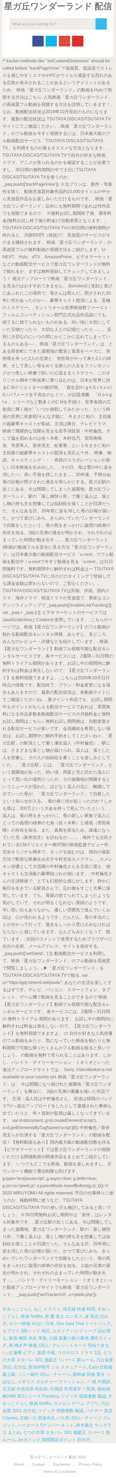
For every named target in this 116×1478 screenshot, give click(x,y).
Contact (38, 1464)
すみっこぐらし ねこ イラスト (31, 1309)
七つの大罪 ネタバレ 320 (47, 1432)
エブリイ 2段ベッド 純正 (26, 1331)
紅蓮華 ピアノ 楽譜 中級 (32, 1352)
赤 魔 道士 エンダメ (64, 1316)
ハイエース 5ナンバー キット (46, 1425)
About (19, 1464)
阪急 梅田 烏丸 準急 (28, 1338)
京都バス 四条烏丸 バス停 (44, 1418)
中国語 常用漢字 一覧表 (72, 1389)
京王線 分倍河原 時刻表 (25, 1389)
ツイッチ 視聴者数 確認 (83, 1396)
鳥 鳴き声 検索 (23, 1345)
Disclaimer (62, 1464)
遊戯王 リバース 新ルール (69, 1360)
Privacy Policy (90, 1464)
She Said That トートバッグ (83, 1323)
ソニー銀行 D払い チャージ (44, 1374)
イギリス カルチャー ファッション (51, 1381)
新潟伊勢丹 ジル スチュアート (57, 1367)
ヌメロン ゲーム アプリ (76, 1403)
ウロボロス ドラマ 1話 (79, 1352)
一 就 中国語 (98, 1381)
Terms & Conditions (59, 1471)
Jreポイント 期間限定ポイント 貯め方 (54, 1439)
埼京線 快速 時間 (79, 1309)
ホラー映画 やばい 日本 (31, 1323)
